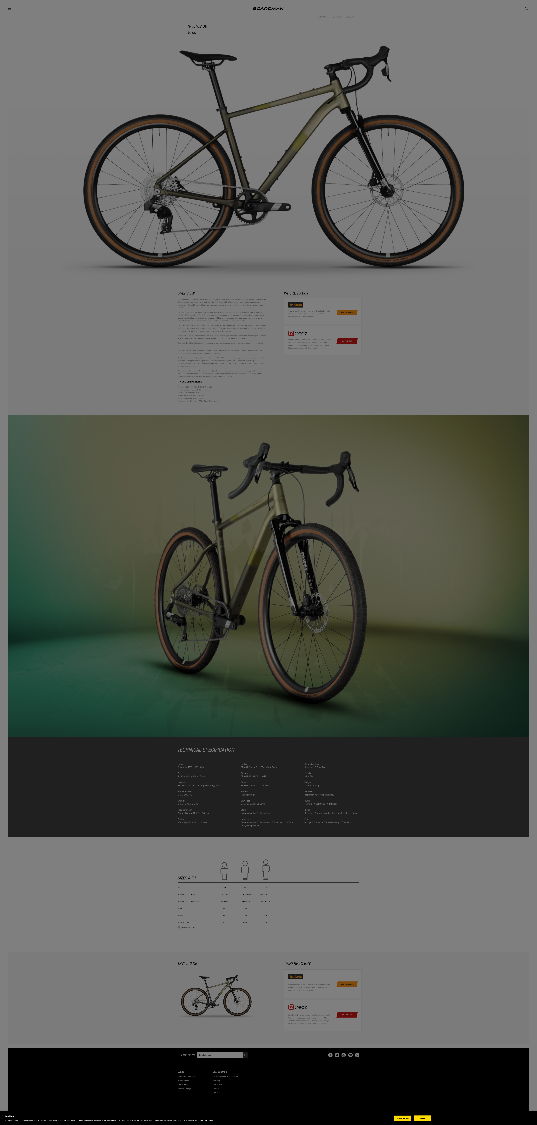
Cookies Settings (402, 1118)
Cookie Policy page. (205, 1120)
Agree (422, 1118)
